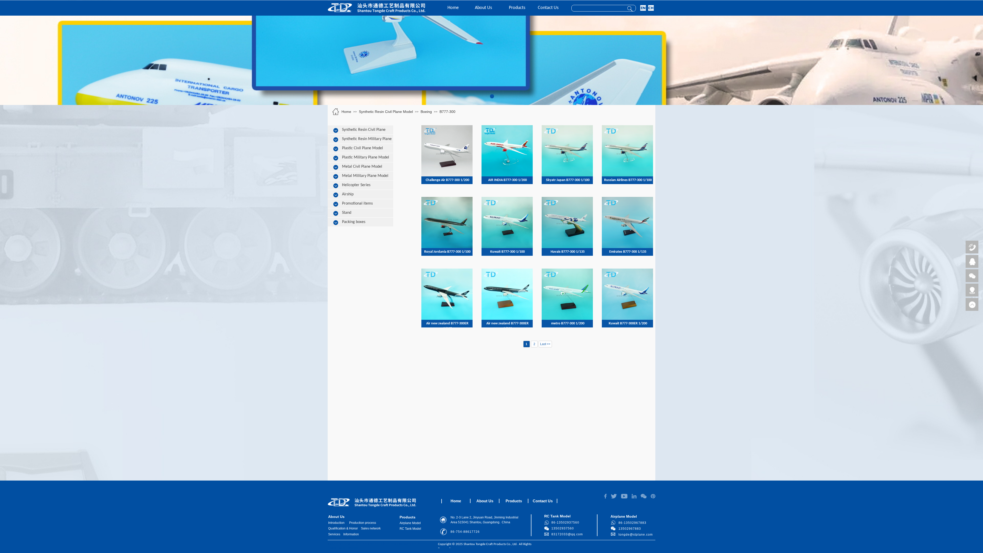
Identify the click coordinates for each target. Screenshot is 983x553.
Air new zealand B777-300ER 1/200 (507, 326)
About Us (483, 7)
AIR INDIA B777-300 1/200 (507, 180)
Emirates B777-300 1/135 (627, 252)
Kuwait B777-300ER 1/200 (628, 323)
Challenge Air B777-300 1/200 (447, 180)
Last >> (545, 344)
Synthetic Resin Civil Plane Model (386, 112)
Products (517, 7)
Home (453, 7)
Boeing (426, 112)
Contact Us (548, 7)
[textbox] (597, 8)
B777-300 (447, 112)
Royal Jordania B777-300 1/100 (447, 252)
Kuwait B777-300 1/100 (507, 252)
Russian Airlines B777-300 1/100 (628, 180)
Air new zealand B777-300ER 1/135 (447, 326)
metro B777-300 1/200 (567, 323)
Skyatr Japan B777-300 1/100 (568, 180)
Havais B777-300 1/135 (568, 252)
